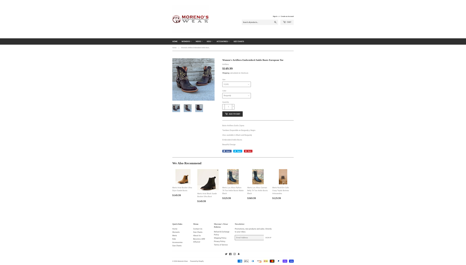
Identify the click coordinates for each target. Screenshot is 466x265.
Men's (198, 41)
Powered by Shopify (197, 261)
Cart (289, 22)
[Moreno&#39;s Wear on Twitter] (226, 254)
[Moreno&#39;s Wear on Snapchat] (238, 254)
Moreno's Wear (183, 261)
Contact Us (197, 229)
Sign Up (268, 238)
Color (224, 91)
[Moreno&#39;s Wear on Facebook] (230, 254)
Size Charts (239, 41)
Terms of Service (221, 245)
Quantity (225, 102)
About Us (197, 235)
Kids (209, 41)
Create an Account (287, 16)
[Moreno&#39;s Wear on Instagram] (234, 254)
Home (175, 41)
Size (223, 80)
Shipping (225, 73)
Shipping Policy (220, 238)
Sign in (275, 16)
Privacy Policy (219, 241)
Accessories (222, 41)
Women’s (186, 41)
